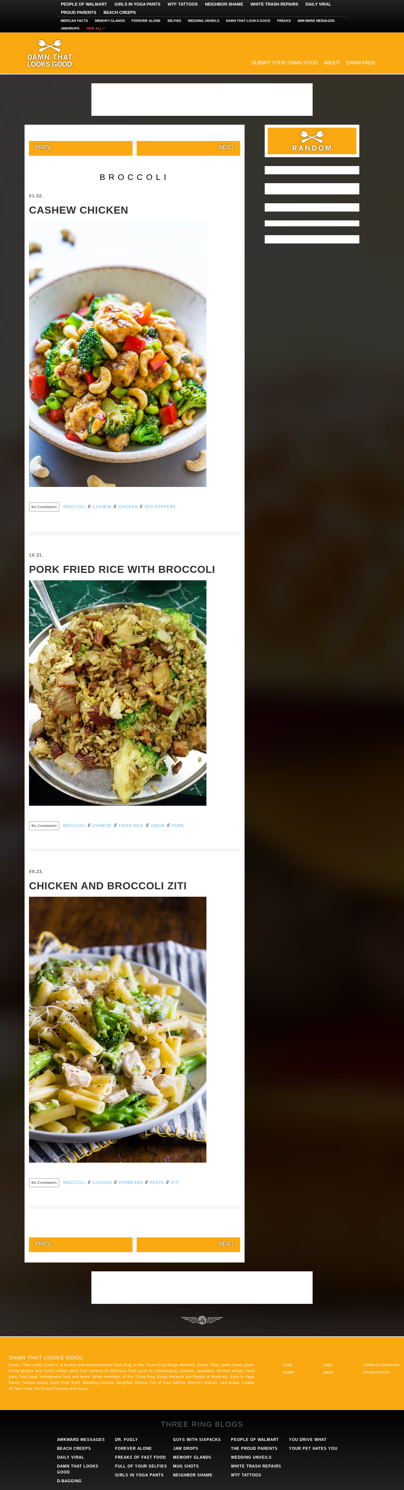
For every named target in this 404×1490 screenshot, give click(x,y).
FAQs (327, 1365)
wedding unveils (251, 1457)
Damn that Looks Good (248, 20)
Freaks (284, 20)
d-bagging (69, 1481)
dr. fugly (126, 1439)
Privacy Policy (376, 1372)
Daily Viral (318, 4)
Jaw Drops (185, 1448)
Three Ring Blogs (202, 1424)
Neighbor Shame (224, 4)
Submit (289, 1372)
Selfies (174, 20)
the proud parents (254, 1448)
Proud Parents (78, 12)
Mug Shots (186, 1466)
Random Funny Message (312, 141)
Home (288, 1365)
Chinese (102, 825)
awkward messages (81, 1439)
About (332, 63)
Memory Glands (110, 20)
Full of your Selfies (141, 1466)
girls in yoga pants (139, 1475)
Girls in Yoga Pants (137, 4)
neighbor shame (193, 1475)
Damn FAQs (360, 63)
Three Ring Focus (202, 1320)
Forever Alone (146, 20)
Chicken (128, 507)
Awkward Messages (316, 20)
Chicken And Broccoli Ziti (108, 885)
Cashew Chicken (78, 210)
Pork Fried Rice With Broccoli (122, 569)
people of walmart (255, 1439)
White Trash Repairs (274, 4)
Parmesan (131, 1182)
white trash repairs (256, 1466)
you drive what (308, 1439)
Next (226, 147)
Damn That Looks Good (60, 53)
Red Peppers (160, 507)
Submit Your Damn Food (285, 63)
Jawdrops (70, 28)
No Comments (44, 507)
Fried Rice (131, 825)
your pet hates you (313, 1448)
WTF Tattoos (183, 4)
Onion (158, 825)
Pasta (157, 1182)
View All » (95, 28)
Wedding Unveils (203, 20)
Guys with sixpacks (197, 1439)
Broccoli (74, 507)
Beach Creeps (120, 12)
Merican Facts (74, 20)
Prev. (43, 147)
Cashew (102, 507)
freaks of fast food (140, 1457)
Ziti (175, 1182)
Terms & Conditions (381, 1365)
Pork (178, 825)
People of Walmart (84, 4)
